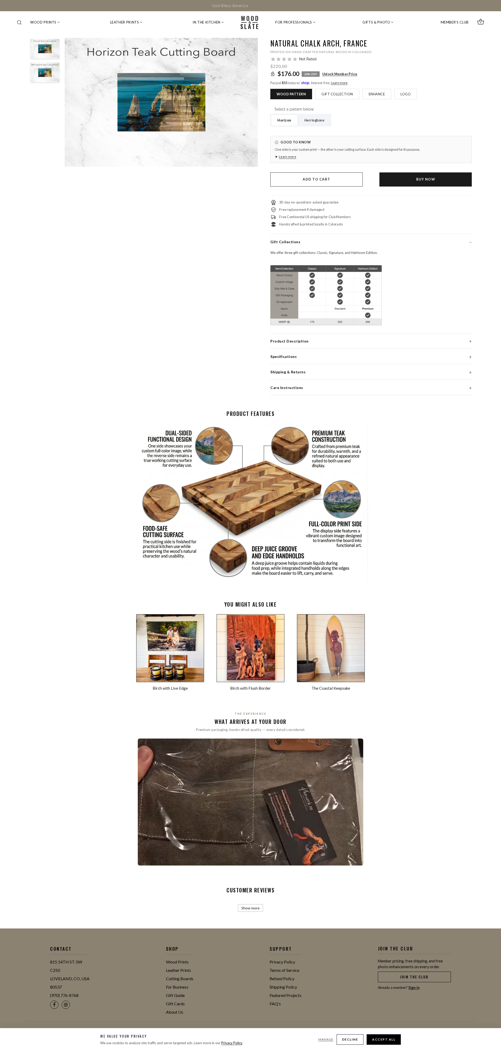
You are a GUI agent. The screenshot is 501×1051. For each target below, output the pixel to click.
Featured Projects (285, 995)
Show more (250, 908)
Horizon (284, 120)
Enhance (377, 94)
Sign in (414, 987)
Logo (406, 94)
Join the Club (414, 976)
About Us (174, 1011)
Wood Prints (43, 22)
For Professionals (293, 22)
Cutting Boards (179, 978)
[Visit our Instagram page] (66, 1005)
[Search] (19, 22)
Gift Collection (337, 94)
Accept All (383, 1039)
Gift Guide (175, 995)
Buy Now (425, 179)
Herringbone (315, 120)
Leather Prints (124, 22)
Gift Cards (175, 1003)
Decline (350, 1039)
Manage (325, 1039)
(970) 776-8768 (64, 995)
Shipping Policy (283, 986)
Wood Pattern (291, 94)
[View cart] (480, 22)
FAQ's (275, 1003)
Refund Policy (282, 978)
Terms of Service (284, 970)
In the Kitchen (206, 22)
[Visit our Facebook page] (54, 1005)
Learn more (339, 83)
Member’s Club (455, 22)
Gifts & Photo (376, 22)
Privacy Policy (282, 961)
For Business (177, 986)
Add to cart (316, 179)
